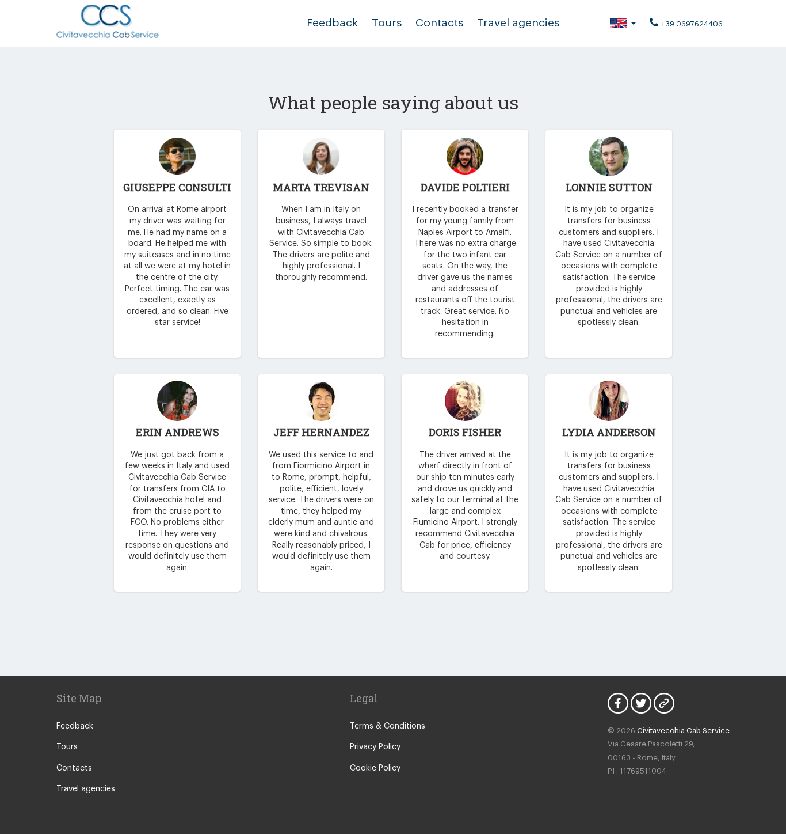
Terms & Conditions (387, 726)
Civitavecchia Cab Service (683, 730)
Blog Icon (664, 703)
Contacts (439, 22)
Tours (387, 22)
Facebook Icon (618, 703)
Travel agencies (518, 22)
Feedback (332, 22)
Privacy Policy (375, 747)
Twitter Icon (641, 703)
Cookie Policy (375, 768)
